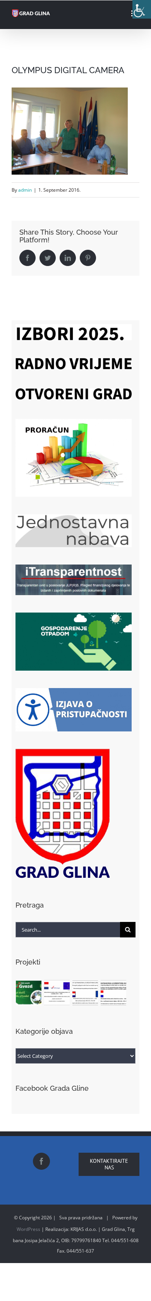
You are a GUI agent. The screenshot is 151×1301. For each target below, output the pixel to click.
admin (25, 190)
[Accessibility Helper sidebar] (141, 9)
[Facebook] (41, 1161)
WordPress (28, 1229)
